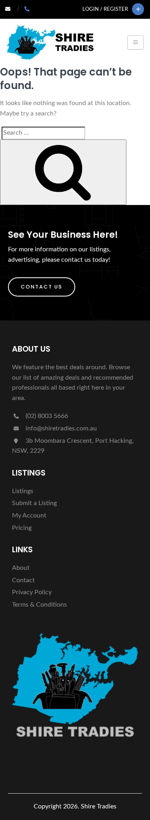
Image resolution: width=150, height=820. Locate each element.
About (21, 568)
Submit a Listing (34, 503)
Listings (22, 491)
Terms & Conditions (39, 604)
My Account (29, 515)
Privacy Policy (32, 592)
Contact (23, 580)
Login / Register (105, 9)
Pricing (22, 528)
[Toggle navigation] (135, 42)
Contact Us (41, 286)
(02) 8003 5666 (46, 416)
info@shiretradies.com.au (60, 428)
